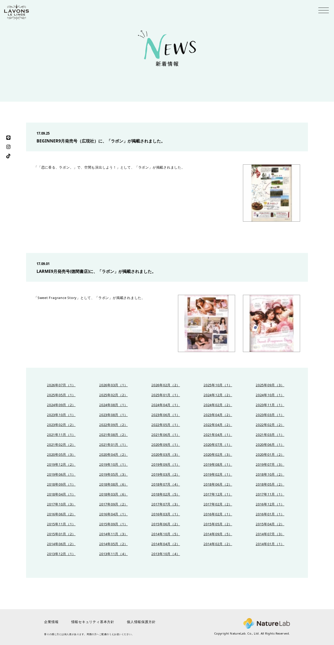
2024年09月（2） (61, 405)
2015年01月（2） (61, 534)
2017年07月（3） (165, 504)
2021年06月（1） (165, 434)
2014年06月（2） (61, 544)
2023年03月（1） (270, 415)
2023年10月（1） (61, 415)
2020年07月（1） (218, 444)
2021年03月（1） (270, 434)
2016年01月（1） (270, 514)
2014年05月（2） (113, 544)
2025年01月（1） (165, 395)
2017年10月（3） (61, 504)
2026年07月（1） (61, 385)
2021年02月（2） (61, 444)
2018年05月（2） (270, 484)
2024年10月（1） (270, 395)
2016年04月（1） (113, 514)
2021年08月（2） (113, 434)
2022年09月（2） (113, 425)
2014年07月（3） (270, 534)
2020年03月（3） (165, 454)
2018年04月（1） (61, 494)
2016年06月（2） (61, 514)
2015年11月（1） (61, 524)
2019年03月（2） (165, 474)
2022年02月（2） (270, 425)
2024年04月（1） (165, 405)
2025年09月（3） (270, 385)
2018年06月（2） (218, 484)
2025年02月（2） (113, 395)
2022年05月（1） (165, 425)
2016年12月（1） (270, 504)
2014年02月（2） (218, 544)
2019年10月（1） (113, 464)
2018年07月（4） (165, 484)
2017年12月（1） (218, 494)
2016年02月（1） (218, 514)
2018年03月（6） (113, 494)
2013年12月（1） (61, 554)
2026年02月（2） (165, 385)
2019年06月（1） (61, 474)
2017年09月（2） (113, 504)
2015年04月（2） (270, 524)
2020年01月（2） (270, 454)
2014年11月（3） (113, 534)
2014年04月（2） (165, 544)
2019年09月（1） (165, 464)
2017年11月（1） (270, 494)
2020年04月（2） (113, 454)
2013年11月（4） (113, 554)
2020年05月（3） (61, 454)
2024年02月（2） (218, 405)
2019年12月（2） (61, 464)
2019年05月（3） (113, 474)
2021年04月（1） (218, 434)
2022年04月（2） (218, 425)
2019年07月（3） (270, 464)
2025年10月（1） (218, 385)
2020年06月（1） (270, 444)
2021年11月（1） (61, 434)
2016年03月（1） (165, 514)
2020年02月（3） (218, 454)
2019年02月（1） (218, 474)
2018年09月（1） (61, 484)
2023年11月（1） (270, 405)
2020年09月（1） (165, 444)
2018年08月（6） (113, 484)
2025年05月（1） (61, 395)
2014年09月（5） (218, 534)
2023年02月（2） (61, 425)
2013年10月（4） (165, 554)
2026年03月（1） (113, 385)
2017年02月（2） (218, 504)
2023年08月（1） (113, 415)
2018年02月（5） (165, 494)
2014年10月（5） (165, 534)
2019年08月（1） (218, 464)
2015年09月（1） (113, 524)
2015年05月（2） (218, 524)
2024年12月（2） (218, 395)
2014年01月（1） (270, 544)
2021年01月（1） (113, 444)
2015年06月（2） (165, 524)
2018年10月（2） (270, 474)
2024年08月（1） (113, 405)
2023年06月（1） (165, 415)
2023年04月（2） (218, 415)
